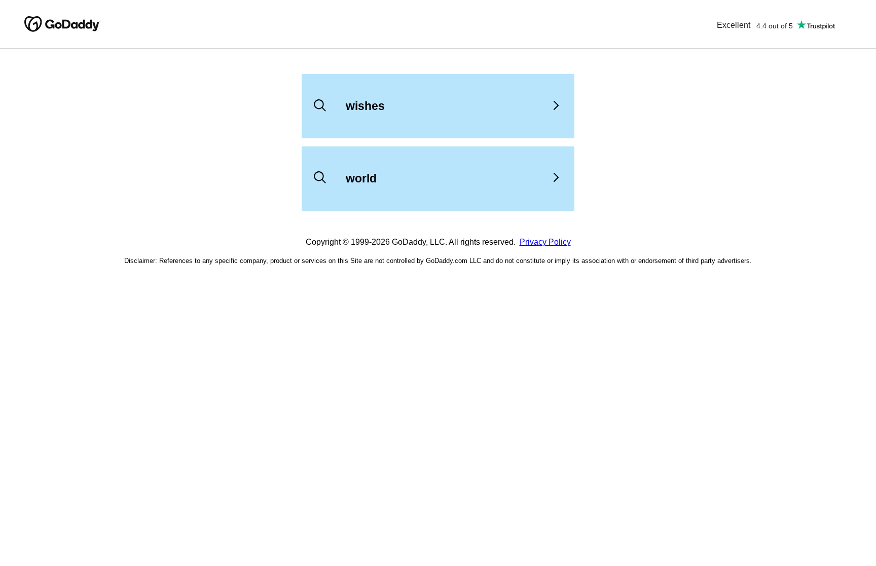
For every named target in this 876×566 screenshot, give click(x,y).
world (361, 178)
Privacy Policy (545, 242)
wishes (365, 105)
